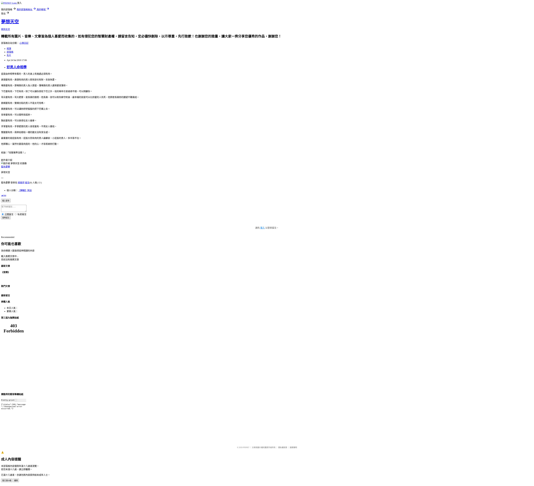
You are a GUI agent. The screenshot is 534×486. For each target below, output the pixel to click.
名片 (9, 55)
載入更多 (5, 201)
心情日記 (23, 43)
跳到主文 (5, 29)
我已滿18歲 (6, 480)
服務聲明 (293, 447)
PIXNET (246, 447)
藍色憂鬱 (5, 167)
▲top (3, 195)
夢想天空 (10, 21)
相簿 (9, 48)
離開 (16, 480)
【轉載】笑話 (25, 190)
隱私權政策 (282, 447)
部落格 (10, 52)
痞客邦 (21, 182)
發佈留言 (5, 218)
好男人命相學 (17, 67)
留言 (27, 182)
